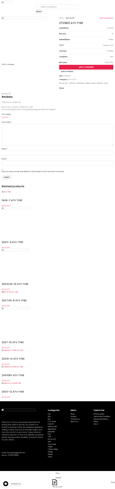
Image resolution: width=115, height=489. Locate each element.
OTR (49, 436)
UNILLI (106, 83)
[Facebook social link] (66, 88)
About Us (74, 421)
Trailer (50, 447)
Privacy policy (99, 414)
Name (5, 149)
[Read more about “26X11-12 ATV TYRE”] (4, 387)
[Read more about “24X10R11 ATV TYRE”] (4, 371)
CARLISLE (72, 83)
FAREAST (100, 83)
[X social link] (69, 88)
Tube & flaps (53, 449)
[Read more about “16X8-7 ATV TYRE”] (4, 196)
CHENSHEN (80, 83)
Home (61, 18)
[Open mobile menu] (112, 2)
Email (4, 159)
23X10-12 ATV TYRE (13, 359)
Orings (50, 452)
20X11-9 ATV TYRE (12, 242)
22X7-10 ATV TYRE (13, 342)
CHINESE (88, 83)
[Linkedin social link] (74, 88)
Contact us (75, 419)
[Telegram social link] (76, 88)
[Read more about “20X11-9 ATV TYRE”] (4, 238)
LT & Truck (52, 421)
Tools (50, 457)
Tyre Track (52, 444)
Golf (49, 442)
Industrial (51, 431)
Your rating (7, 114)
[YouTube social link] (11, 446)
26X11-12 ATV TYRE (13, 391)
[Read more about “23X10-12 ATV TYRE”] (4, 354)
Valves (50, 454)
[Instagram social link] (9, 446)
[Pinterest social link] (71, 88)
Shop (73, 414)
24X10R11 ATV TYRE (13, 375)
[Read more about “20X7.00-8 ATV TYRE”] (4, 296)
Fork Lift (51, 424)
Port (49, 434)
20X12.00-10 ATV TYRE (15, 284)
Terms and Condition (102, 416)
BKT (66, 83)
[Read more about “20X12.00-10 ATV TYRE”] (4, 279)
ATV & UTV (70, 18)
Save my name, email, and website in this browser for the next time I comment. (33, 171)
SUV (49, 416)
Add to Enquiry (86, 67)
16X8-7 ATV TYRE (12, 200)
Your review (7, 122)
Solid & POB (52, 426)
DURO (94, 83)
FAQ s (96, 424)
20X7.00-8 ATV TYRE (14, 300)
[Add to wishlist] (10, 196)
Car (49, 414)
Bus (49, 419)
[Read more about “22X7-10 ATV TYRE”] (4, 338)
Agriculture (52, 429)
